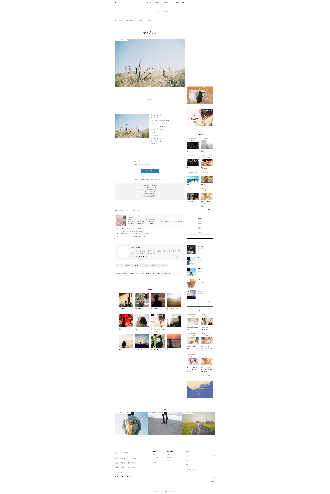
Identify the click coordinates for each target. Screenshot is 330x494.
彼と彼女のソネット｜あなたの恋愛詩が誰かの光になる (143, 219)
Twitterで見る (150, 171)
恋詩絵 (200, 232)
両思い (143, 273)
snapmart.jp (119, 138)
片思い (162, 273)
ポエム (140, 273)
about (154, 454)
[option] (131, 423)
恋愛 (156, 273)
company (155, 462)
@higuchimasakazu (144, 164)
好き (147, 273)
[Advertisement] (200, 56)
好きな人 (150, 273)
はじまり (148, 2)
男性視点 (166, 273)
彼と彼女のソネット (178, 2)
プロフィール (177, 257)
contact (154, 460)
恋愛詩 (157, 2)
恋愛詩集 (166, 2)
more (209, 209)
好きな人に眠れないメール (124, 273)
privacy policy (156, 457)
